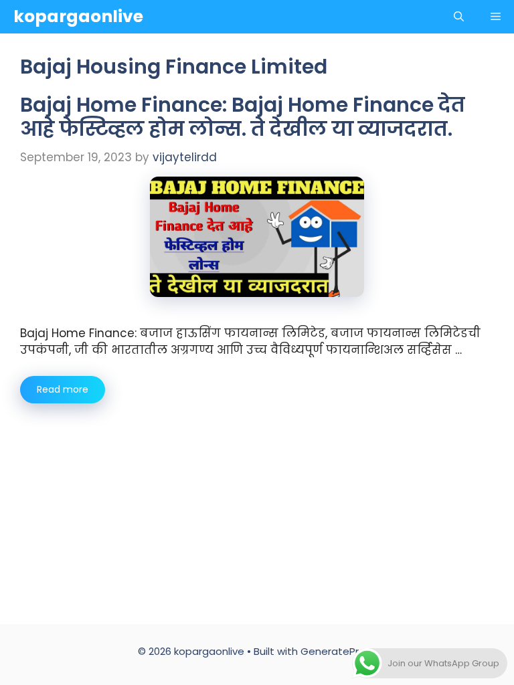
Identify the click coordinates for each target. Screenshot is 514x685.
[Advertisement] (257, 503)
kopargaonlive (78, 16)
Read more (62, 389)
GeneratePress (338, 651)
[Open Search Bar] (458, 16)
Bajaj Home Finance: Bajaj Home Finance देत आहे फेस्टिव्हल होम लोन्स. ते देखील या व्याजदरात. (242, 116)
